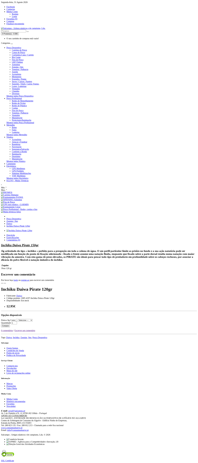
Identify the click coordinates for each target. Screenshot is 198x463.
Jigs (29, 337)
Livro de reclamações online (18, 373)
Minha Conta (12, 399)
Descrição (10, 235)
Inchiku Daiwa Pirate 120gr (18, 226)
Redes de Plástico (19, 106)
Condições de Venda (15, 350)
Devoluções (11, 368)
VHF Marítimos (18, 176)
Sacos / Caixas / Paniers (22, 81)
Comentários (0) (13, 240)
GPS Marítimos (18, 168)
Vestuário (16, 89)
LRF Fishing (17, 62)
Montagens (16, 76)
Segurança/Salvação (20, 149)
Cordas (15, 108)
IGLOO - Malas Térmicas (17, 180)
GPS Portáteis (18, 171)
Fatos (14, 130)
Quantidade (6, 323)
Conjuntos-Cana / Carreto (23, 55)
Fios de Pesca (17, 60)
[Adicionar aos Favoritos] (2, 283)
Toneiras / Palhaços (20, 69)
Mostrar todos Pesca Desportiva (19, 96)
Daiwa (9, 223)
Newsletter (11, 406)
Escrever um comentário (25, 330)
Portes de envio (13, 353)
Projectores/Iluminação (21, 120)
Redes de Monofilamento (22, 101)
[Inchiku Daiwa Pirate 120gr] (19, 230)
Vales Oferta (11, 388)
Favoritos (10, 404)
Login (14, 16)
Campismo (11, 164)
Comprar (5, 326)
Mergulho (10, 125)
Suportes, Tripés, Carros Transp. (25, 84)
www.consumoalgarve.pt (11, 428)
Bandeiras (16, 144)
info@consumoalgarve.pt (18, 430)
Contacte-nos (12, 366)
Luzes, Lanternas (19, 86)
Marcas (9, 383)
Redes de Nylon (19, 103)
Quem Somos (12, 348)
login (16, 280)
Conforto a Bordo (19, 151)
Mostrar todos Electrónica (17, 178)
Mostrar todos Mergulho (16, 135)
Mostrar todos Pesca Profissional (20, 122)
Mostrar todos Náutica (15, 161)
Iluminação (16, 154)
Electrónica (11, 166)
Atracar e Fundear (19, 142)
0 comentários (7, 330)
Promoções (11, 386)
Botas (14, 127)
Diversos (15, 93)
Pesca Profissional (14, 98)
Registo (15, 14)
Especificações (12, 237)
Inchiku (16, 337)
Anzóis (15, 72)
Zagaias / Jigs (17, 67)
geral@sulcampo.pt (16, 411)
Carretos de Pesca (19, 50)
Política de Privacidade (16, 355)
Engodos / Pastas (19, 79)
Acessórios (16, 74)
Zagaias (23, 337)
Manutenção (17, 118)
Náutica (9, 137)
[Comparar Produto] (5, 283)
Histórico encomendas (15, 401)
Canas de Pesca (18, 52)
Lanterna (15, 132)
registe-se (25, 280)
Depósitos (16, 156)
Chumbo (15, 91)
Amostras (16, 64)
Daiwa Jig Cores (8, 320)
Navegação (16, 147)
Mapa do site (11, 371)
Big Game (16, 57)
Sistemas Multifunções (21, 173)
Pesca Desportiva (13, 47)
